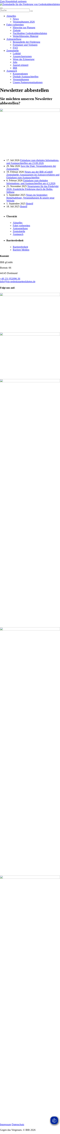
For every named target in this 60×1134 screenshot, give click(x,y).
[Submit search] (31, 11)
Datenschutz (18, 1124)
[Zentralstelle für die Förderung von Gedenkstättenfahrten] (30, 4)
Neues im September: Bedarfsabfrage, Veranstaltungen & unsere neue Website (30, 198)
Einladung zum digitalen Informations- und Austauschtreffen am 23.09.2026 (32, 162)
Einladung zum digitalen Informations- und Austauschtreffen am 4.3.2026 (30, 182)
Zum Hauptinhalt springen (13, 1)
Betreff (29, 203)
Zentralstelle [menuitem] (19, 231)
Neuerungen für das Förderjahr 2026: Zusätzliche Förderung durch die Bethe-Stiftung (32, 189)
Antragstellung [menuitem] (20, 228)
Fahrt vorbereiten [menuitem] (21, 225)
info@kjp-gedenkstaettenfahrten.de (17, 281)
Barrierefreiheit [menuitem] (14, 240)
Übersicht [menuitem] (11, 216)
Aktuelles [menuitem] (17, 222)
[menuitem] (11, 16)
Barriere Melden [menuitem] (21, 249)
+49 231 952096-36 (10, 278)
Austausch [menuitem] (18, 234)
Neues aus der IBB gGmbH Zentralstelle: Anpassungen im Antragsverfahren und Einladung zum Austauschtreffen (32, 174)
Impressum (5, 1124)
